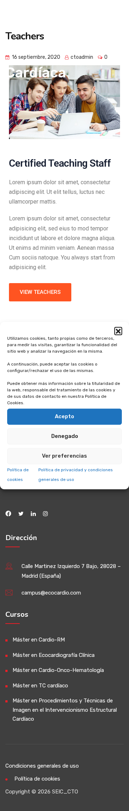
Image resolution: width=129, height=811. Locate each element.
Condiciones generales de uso (42, 766)
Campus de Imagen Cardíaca (43, 47)
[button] (118, 330)
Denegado (64, 436)
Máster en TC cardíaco (40, 685)
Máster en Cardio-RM (39, 639)
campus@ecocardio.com (51, 593)
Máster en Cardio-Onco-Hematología (58, 670)
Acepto (64, 416)
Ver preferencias (64, 456)
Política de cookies (37, 779)
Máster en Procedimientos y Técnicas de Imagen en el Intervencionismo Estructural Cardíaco (65, 709)
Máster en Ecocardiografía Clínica (54, 655)
